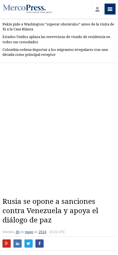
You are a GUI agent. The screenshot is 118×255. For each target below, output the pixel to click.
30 (17, 232)
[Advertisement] (59, 130)
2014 (42, 232)
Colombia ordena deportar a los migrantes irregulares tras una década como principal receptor (55, 52)
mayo (29, 232)
